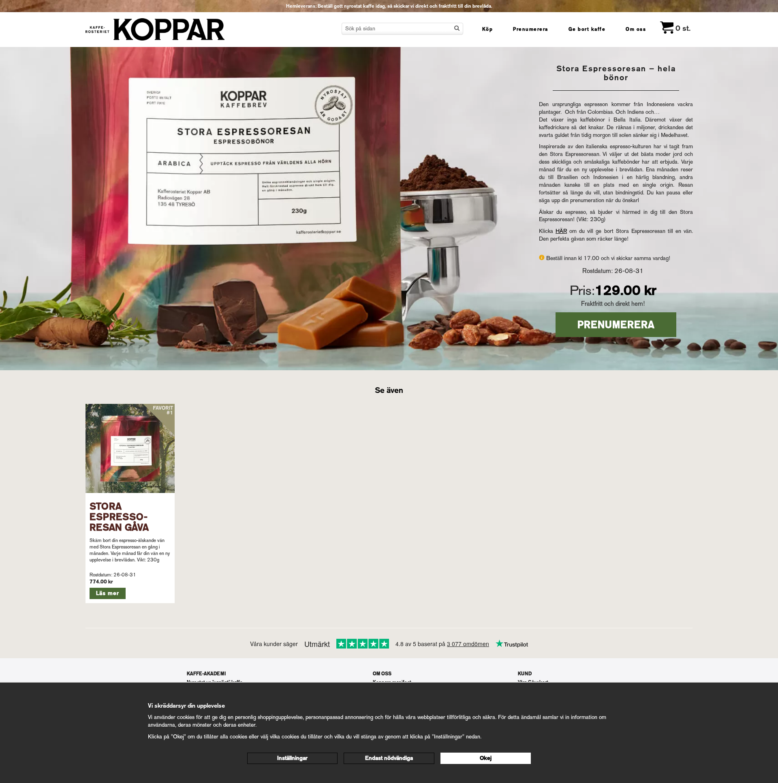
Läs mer (107, 593)
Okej (486, 758)
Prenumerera (530, 29)
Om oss (636, 29)
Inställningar (292, 758)
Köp (487, 29)
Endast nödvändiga (389, 758)
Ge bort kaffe (587, 29)
